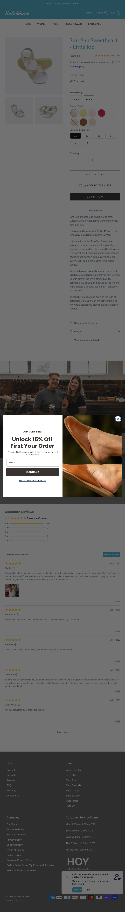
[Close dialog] (118, 418)
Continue (32, 472)
